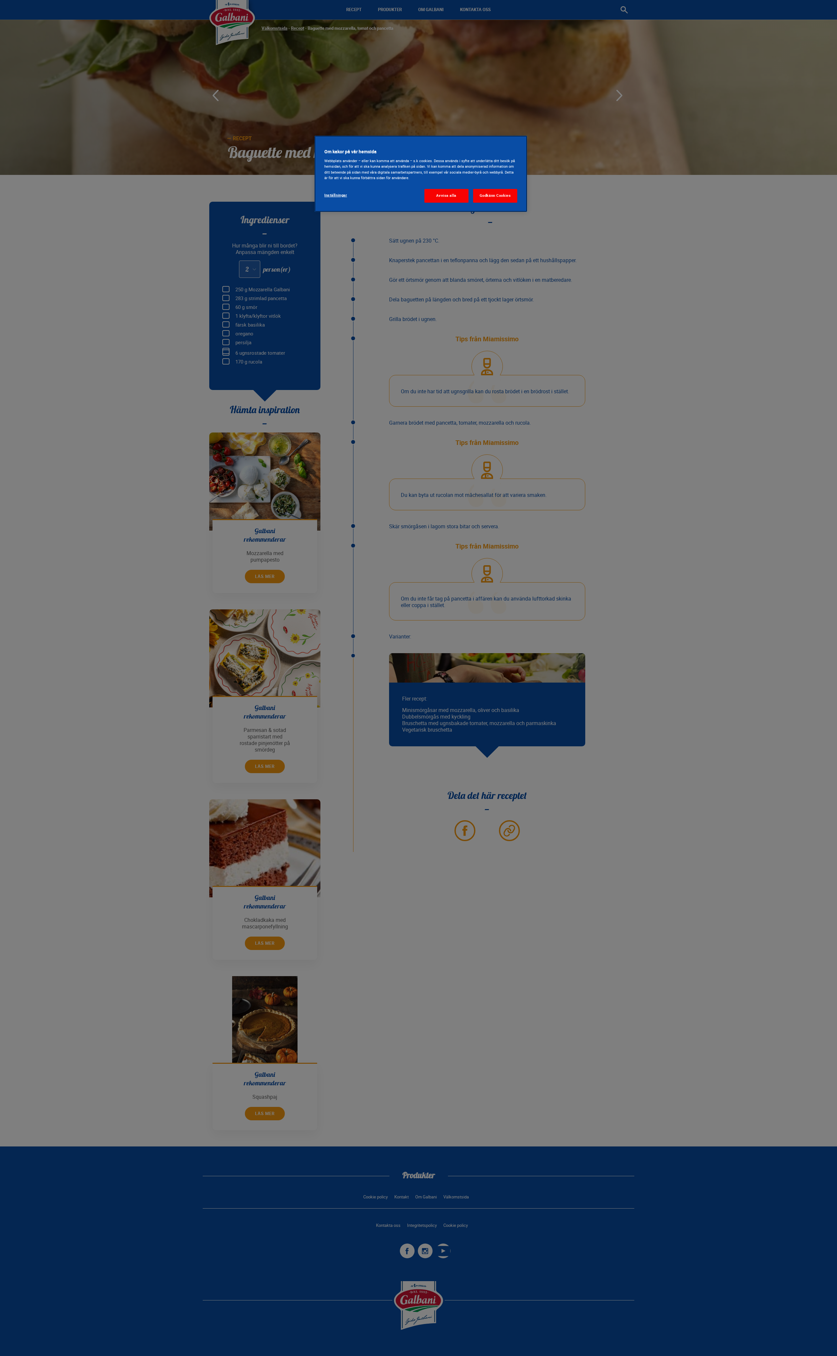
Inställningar (335, 195)
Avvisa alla (446, 195)
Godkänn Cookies (495, 195)
